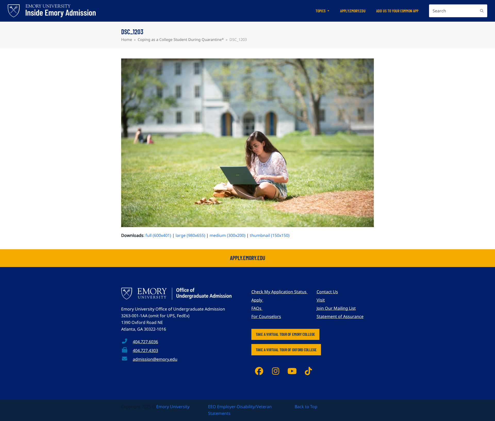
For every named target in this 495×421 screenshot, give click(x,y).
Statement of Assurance (340, 316)
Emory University (172, 406)
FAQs (256, 308)
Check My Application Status (279, 292)
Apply (257, 300)
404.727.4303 (145, 350)
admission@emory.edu (155, 359)
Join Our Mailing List (336, 308)
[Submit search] (482, 10)
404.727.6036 (145, 342)
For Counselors (266, 316)
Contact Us (327, 292)
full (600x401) (158, 235)
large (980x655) (190, 235)
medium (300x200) (227, 235)
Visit (321, 300)
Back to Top (306, 406)
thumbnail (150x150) (270, 235)
